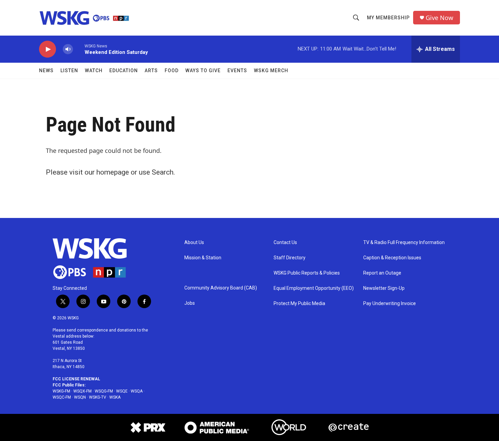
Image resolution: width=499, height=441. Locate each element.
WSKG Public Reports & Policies (307, 273)
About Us (194, 242)
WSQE (122, 391)
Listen (69, 70)
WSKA (115, 397)
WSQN (80, 397)
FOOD (172, 70)
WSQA (137, 391)
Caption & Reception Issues (392, 257)
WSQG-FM (104, 391)
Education (123, 70)
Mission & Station (202, 257)
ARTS (151, 70)
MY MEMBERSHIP (388, 17)
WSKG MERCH (271, 70)
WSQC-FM (62, 397)
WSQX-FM (82, 391)
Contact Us (285, 242)
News (46, 70)
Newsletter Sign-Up (384, 288)
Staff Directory (290, 257)
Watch (94, 70)
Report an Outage (382, 273)
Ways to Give (203, 70)
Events (237, 70)
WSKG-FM (61, 391)
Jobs (189, 303)
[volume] (68, 49)
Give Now (439, 17)
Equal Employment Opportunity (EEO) (314, 288)
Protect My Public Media (299, 303)
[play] (47, 49)
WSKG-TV (97, 397)
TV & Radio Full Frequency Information (404, 242)
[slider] (79, 49)
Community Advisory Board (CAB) (220, 287)
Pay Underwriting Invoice (389, 303)
